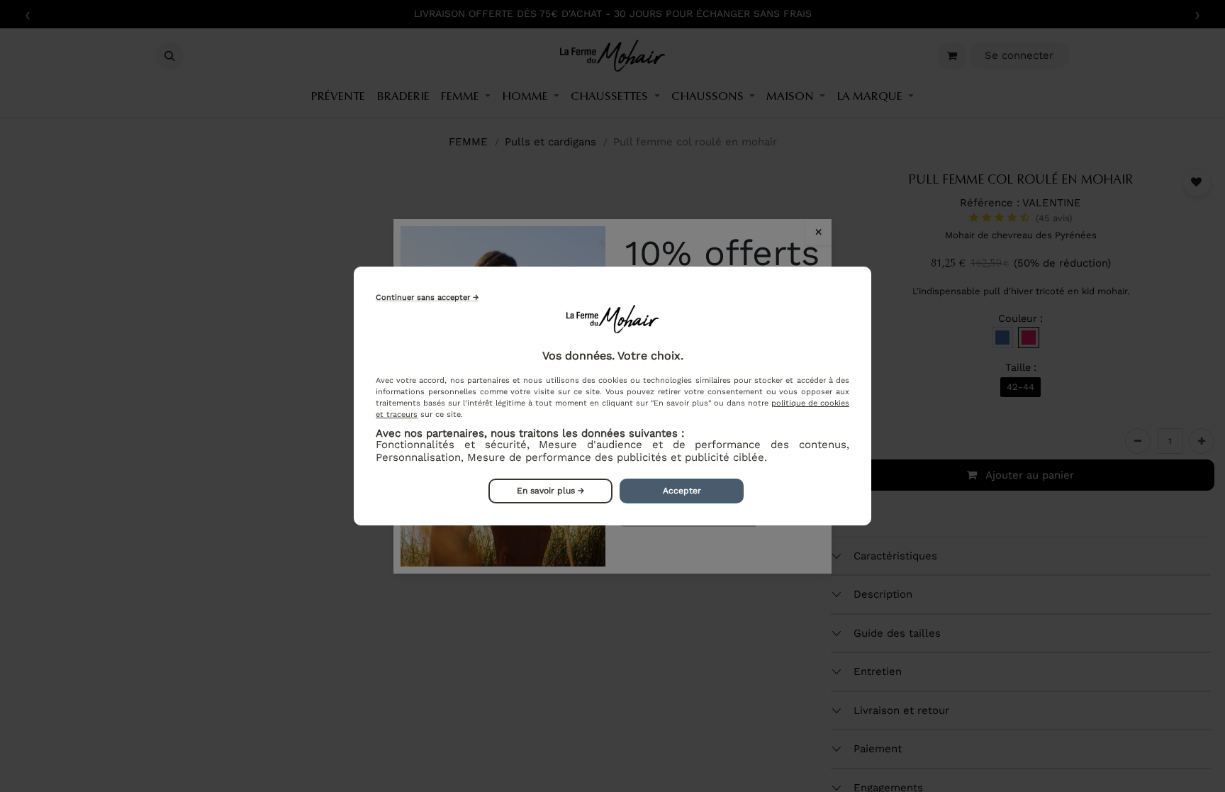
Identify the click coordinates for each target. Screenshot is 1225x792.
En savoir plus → (550, 491)
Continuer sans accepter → (427, 297)
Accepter (682, 491)
